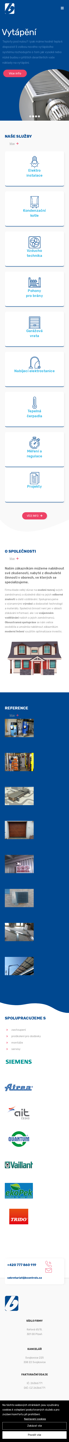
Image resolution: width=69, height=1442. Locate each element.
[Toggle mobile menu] (62, 8)
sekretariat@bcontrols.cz (24, 1277)
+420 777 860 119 (21, 1265)
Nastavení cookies (35, 1419)
